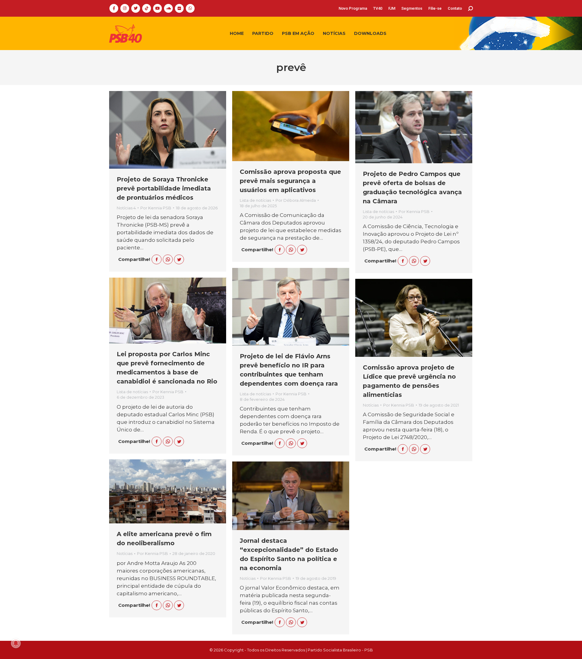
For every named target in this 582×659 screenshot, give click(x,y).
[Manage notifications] (16, 643)
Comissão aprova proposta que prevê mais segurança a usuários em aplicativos (290, 181)
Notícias (371, 405)
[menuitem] (353, 8)
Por (155, 207)
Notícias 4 (126, 207)
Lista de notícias (255, 200)
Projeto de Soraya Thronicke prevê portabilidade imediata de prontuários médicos (164, 188)
